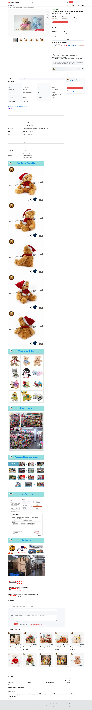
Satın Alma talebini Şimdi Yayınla (36, 624)
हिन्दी (59, 703)
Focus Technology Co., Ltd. (45, 705)
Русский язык (36, 703)
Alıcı (67, 5)
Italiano (40, 703)
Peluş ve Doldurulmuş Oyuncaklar (21, 7)
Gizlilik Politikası (44, 701)
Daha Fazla (10, 698)
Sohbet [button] (77, 22)
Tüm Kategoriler (11, 5)
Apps (78, 5)
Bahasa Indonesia (74, 703)
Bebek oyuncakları (11, 680)
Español (24, 703)
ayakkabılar (29, 682)
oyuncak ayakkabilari (11, 682)
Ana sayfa (9, 7)
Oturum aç (82, 2)
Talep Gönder (60, 22)
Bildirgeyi (33, 701)
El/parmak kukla (68, 682)
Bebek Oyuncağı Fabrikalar (39, 693)
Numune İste (76, 24)
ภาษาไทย (62, 703)
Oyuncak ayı (10, 678)
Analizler (64, 701)
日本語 (57, 703)
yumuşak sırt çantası (30, 680)
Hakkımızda (28, 701)
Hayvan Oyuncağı (63, 693)
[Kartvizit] (82, 83)
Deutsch (43, 703)
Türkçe (66, 703)
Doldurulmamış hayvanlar (69, 678)
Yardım (73, 5)
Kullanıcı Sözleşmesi (38, 701)
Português (27, 703)
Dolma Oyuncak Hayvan (30, 7)
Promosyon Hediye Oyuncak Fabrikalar (26, 693)
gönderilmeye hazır (49, 678)
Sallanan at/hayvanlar (49, 680)
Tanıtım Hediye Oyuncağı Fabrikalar (52, 693)
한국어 (54, 703)
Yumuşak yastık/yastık (50, 682)
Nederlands (47, 703)
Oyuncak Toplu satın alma (13, 696)
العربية (51, 703)
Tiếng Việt (69, 703)
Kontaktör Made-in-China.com (52, 701)
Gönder (16, 624)
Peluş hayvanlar (29, 678)
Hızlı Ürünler (59, 701)
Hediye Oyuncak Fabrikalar (13, 693)
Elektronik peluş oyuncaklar (69, 680)
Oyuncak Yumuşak (71, 693)
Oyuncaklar (13, 7)
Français (31, 703)
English (20, 703)
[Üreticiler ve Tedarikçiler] (13, 2)
